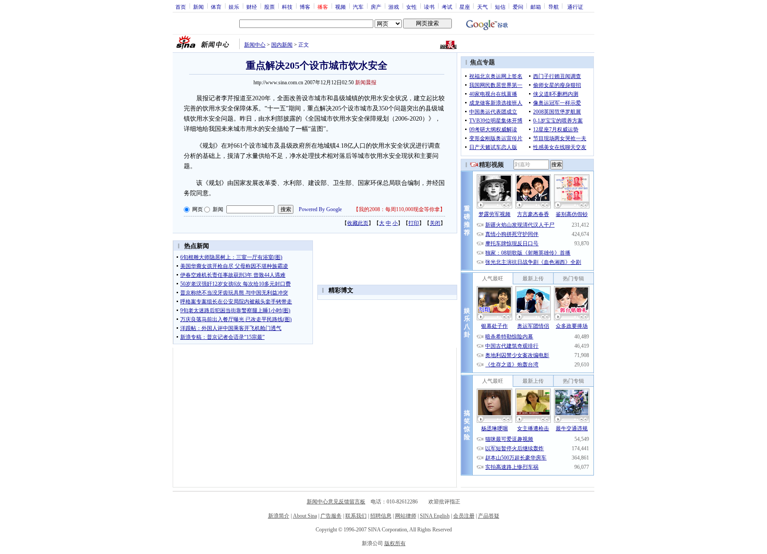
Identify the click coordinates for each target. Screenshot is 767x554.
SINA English (435, 516)
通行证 (575, 6)
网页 (197, 209)
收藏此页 (357, 223)
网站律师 (405, 516)
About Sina (305, 516)
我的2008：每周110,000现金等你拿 (399, 209)
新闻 (198, 6)
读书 (429, 6)
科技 (287, 6)
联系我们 (356, 516)
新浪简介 (278, 516)
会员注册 (463, 516)
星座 (464, 6)
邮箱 (535, 6)
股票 (269, 6)
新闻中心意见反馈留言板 (336, 502)
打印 (413, 223)
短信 (500, 6)
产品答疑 (488, 516)
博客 (305, 6)
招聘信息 (380, 516)
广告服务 (331, 516)
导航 (553, 6)
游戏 (393, 6)
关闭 (435, 223)
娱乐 (234, 6)
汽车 (358, 6)
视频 (340, 6)
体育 (216, 6)
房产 (376, 6)
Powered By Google (320, 209)
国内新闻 (282, 45)
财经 (251, 6)
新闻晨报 (365, 82)
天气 (482, 6)
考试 (447, 6)
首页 (180, 6)
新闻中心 (254, 45)
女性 (411, 6)
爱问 (518, 6)
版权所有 (395, 543)
